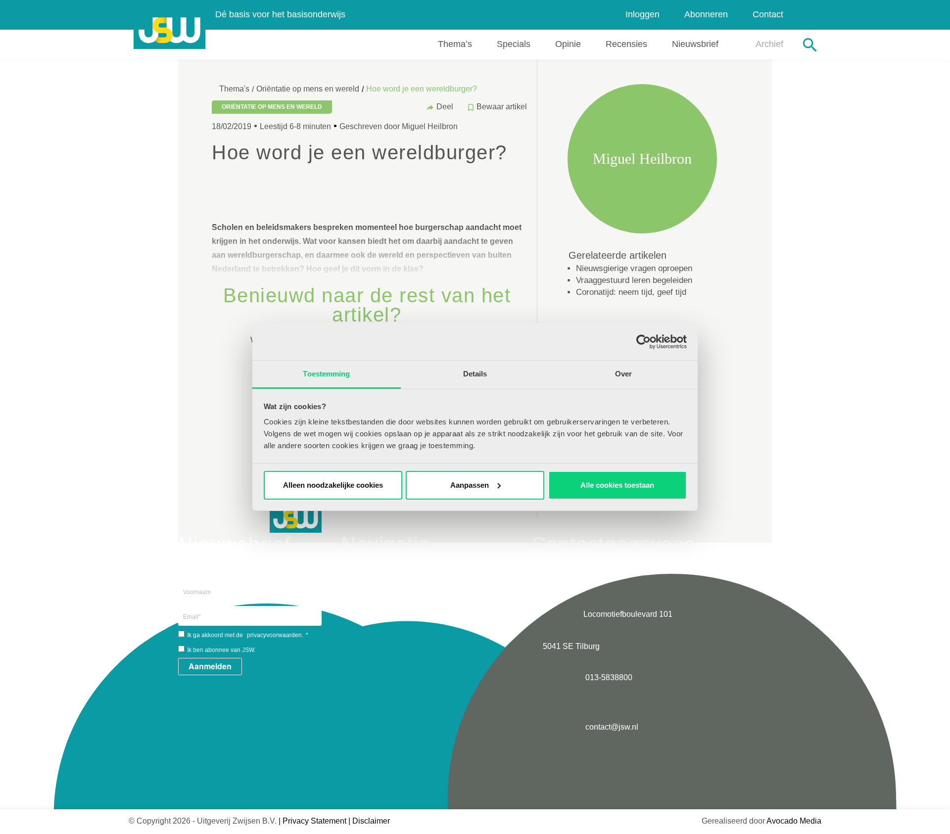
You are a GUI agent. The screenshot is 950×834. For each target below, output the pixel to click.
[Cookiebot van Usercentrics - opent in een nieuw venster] (643, 341)
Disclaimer (371, 821)
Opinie (568, 44)
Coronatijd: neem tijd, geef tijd (631, 292)
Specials (513, 44)
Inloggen (642, 14)
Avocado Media (793, 821)
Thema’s (455, 44)
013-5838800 (607, 677)
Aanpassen (469, 485)
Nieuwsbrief (695, 44)
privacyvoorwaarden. (275, 635)
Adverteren (387, 589)
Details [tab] (475, 374)
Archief (769, 44)
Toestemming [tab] (326, 374)
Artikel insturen (394, 577)
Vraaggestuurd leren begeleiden (634, 280)
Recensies (626, 44)
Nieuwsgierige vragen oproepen (634, 268)
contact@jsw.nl (610, 727)
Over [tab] (623, 374)
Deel (444, 106)
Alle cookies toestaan (617, 485)
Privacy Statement (314, 821)
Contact (768, 14)
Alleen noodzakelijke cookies (333, 485)
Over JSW (385, 564)
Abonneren (706, 14)
